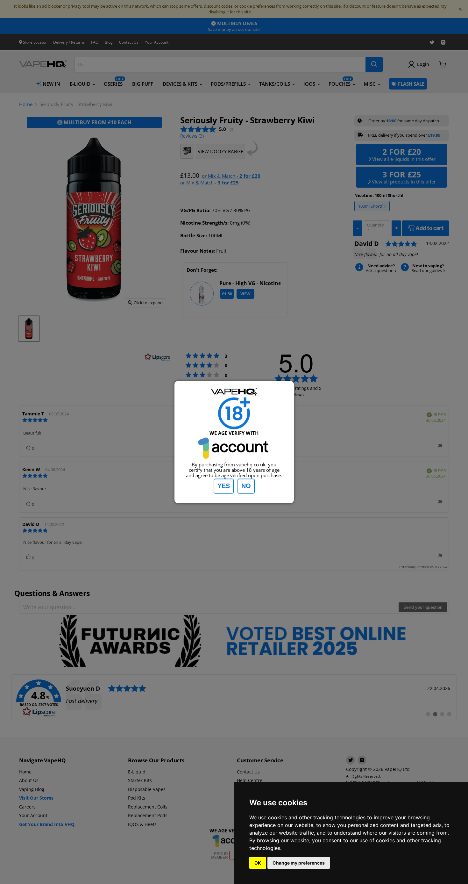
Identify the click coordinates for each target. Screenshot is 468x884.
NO (246, 485)
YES (223, 485)
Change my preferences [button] (299, 863)
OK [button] (257, 863)
